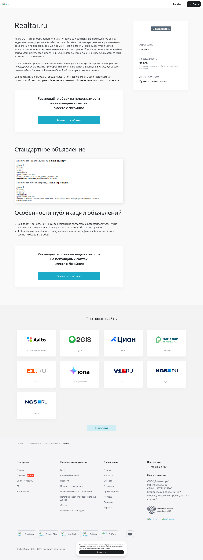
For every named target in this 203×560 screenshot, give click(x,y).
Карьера (108, 507)
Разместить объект (68, 120)
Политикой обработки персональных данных (94, 548)
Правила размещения (71, 486)
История (108, 496)
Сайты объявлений (69, 475)
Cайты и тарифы (25, 480)
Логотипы (108, 502)
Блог (62, 470)
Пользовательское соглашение (76, 491)
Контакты (108, 475)
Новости (64, 480)
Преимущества (111, 491)
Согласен (101, 552)
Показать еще (101, 428)
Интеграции (23, 491)
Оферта (64, 505)
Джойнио (21, 470)
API (18, 486)
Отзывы (108, 480)
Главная (108, 470)
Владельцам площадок (72, 510)
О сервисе (109, 486)
